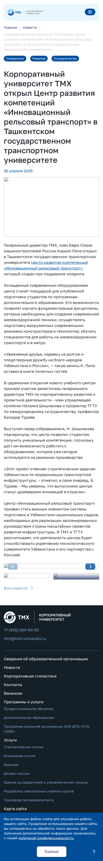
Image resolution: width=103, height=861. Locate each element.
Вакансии (13, 693)
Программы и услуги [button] (23, 701)
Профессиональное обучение (28, 709)
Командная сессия (19, 756)
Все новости (16, 588)
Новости (12, 667)
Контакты (13, 684)
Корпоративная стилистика (30, 676)
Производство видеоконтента (29, 800)
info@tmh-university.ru (25, 638)
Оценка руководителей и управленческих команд (45, 782)
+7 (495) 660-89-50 (21, 630)
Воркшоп (11, 765)
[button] (12, 566)
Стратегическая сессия (23, 747)
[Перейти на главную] (25, 12)
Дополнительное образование (29, 717)
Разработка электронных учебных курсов (39, 791)
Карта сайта (15, 808)
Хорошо (51, 852)
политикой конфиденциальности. (46, 838)
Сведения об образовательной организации (46, 658)
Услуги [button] (10, 740)
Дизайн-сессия (16, 773)
